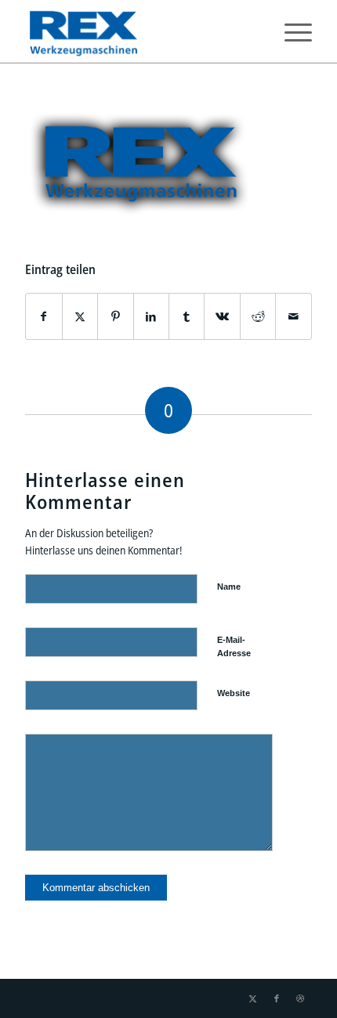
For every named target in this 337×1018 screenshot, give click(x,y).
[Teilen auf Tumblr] (186, 316)
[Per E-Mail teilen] (293, 316)
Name (229, 586)
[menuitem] (290, 31)
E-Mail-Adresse (234, 646)
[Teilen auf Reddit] (258, 316)
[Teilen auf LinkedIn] (151, 316)
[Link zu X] (253, 998)
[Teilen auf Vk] (222, 316)
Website (233, 693)
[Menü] (290, 31)
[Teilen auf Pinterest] (115, 316)
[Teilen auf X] (80, 316)
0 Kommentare (122, 77)
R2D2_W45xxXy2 (222, 77)
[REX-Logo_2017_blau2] (139, 31)
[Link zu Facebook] (276, 998)
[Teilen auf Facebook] (43, 316)
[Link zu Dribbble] (300, 998)
